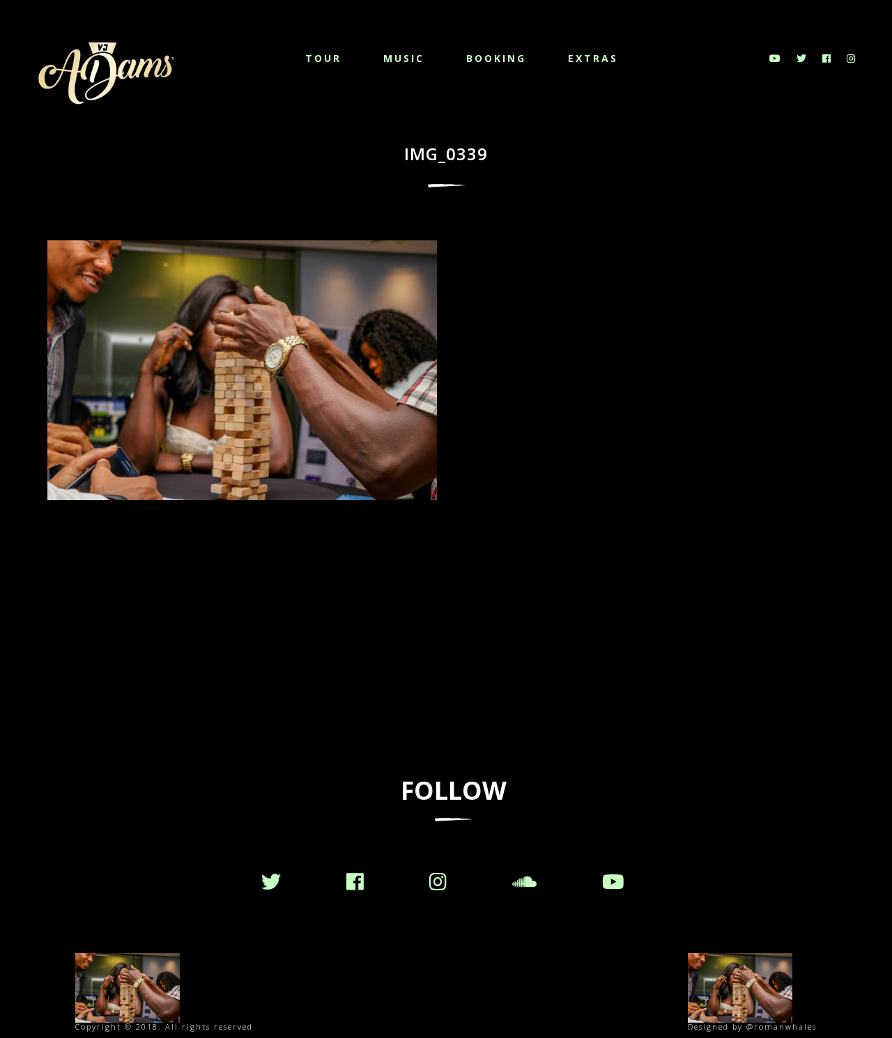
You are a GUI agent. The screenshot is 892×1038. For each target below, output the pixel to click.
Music (403, 58)
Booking (496, 58)
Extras (593, 58)
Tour (323, 58)
